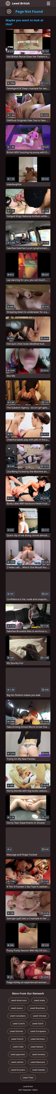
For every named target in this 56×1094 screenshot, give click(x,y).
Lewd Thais (28, 1077)
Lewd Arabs (39, 1000)
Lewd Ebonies (16, 1031)
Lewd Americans (19, 1000)
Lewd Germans (38, 1039)
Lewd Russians (18, 1069)
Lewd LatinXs (17, 1062)
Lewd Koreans (39, 1054)
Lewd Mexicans (38, 1062)
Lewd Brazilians (37, 1008)
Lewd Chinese (39, 1015)
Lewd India (18, 1046)
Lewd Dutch (38, 1023)
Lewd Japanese (17, 1054)
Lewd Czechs (19, 1023)
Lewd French (17, 1039)
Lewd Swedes (38, 1069)
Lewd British (21, 3)
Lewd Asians (17, 1008)
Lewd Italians (37, 1046)
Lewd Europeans (38, 1031)
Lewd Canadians (18, 1015)
